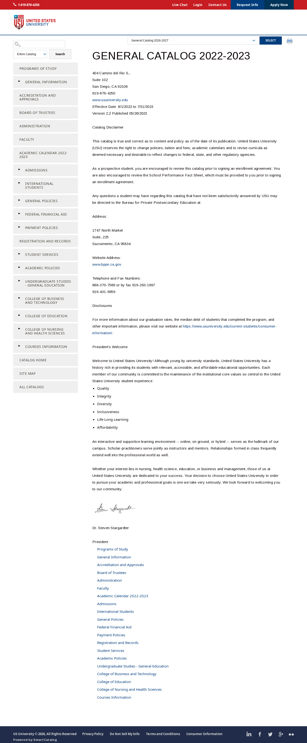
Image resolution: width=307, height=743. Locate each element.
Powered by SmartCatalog (35, 740)
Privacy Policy (92, 734)
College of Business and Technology (44, 300)
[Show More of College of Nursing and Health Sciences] (19, 328)
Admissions (36, 170)
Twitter (270, 734)
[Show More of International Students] (19, 183)
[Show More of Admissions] (19, 169)
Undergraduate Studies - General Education (48, 283)
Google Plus (280, 734)
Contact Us (217, 5)
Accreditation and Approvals (37, 97)
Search (60, 54)
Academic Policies (42, 268)
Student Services (41, 254)
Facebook (259, 734)
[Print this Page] (290, 41)
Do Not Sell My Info (125, 734)
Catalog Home (33, 360)
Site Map (27, 373)
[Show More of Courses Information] (19, 346)
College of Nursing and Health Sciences (45, 331)
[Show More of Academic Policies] (19, 267)
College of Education (46, 316)
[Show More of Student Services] (19, 254)
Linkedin (249, 734)
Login (198, 5)
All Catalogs (31, 387)
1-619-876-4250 (28, 5)
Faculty (26, 139)
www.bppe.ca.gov (107, 264)
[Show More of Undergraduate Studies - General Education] (19, 280)
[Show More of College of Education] (19, 315)
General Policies (41, 201)
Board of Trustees (37, 112)
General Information (46, 82)
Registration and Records (45, 241)
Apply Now (279, 5)
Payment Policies (41, 227)
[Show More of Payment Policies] (19, 227)
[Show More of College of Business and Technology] (19, 298)
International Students (39, 185)
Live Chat (180, 5)
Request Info (247, 5)
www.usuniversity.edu (110, 100)
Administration (34, 126)
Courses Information (46, 346)
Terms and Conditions (163, 734)
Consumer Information (204, 734)
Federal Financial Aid (46, 214)
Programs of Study (38, 68)
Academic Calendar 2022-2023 (43, 155)
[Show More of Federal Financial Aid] (19, 213)
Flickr (291, 734)
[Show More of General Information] (19, 81)
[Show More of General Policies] (19, 200)
